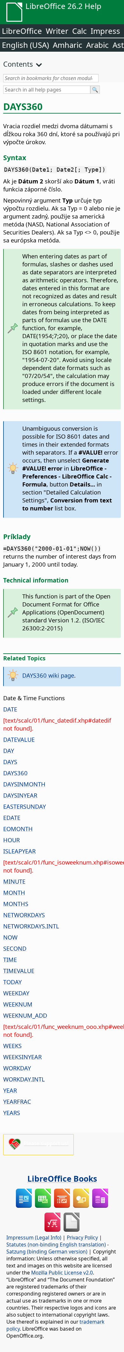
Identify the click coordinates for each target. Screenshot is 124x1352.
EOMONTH (18, 829)
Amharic (67, 45)
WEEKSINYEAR (22, 1057)
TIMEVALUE (18, 971)
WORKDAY (17, 1068)
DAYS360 (15, 773)
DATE (10, 709)
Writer (57, 31)
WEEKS (12, 1046)
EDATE (11, 817)
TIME (10, 959)
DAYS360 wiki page (48, 675)
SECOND (14, 948)
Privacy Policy (82, 1237)
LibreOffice (22, 31)
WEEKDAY (16, 993)
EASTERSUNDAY (24, 806)
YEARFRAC (17, 1101)
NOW (10, 937)
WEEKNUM (17, 1004)
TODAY (12, 982)
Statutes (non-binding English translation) (56, 1244)
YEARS (11, 1113)
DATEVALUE (19, 739)
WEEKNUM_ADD (25, 1015)
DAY (8, 750)
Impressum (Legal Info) (33, 1237)
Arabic (97, 45)
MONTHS (15, 904)
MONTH (14, 892)
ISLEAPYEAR (19, 851)
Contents (18, 64)
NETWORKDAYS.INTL (31, 926)
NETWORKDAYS (24, 915)
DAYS (10, 762)
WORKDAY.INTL (24, 1079)
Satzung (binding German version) (46, 1251)
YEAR (10, 1090)
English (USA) (25, 45)
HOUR (11, 840)
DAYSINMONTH (24, 784)
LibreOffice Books (62, 1178)
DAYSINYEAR (20, 795)
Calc (79, 31)
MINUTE (14, 881)
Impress (105, 31)
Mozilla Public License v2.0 (62, 1272)
